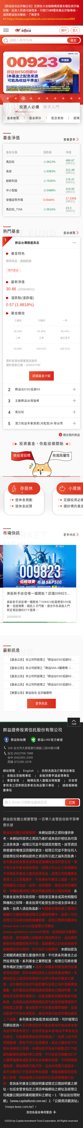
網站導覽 (9, 770)
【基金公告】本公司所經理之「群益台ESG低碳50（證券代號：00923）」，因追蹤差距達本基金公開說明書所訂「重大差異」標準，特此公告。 (41, 659)
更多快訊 (69, 534)
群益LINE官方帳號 (50, 739)
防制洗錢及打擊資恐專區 (58, 770)
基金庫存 (35, 118)
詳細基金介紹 (41, 376)
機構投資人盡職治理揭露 (43, 780)
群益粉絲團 (18, 739)
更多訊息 (41, 703)
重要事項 (13, 780)
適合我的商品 (71, 434)
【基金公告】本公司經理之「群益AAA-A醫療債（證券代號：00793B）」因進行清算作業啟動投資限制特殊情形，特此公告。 (41, 667)
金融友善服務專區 (19, 775)
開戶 (64, 30)
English (28, 770)
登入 (75, 30)
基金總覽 (13, 118)
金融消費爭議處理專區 (54, 775)
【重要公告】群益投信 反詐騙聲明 (30, 692)
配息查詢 (57, 118)
